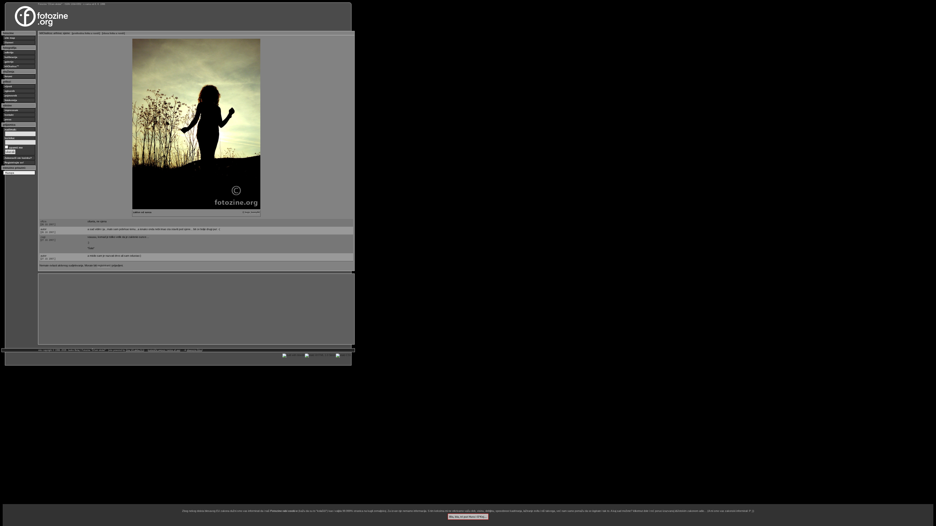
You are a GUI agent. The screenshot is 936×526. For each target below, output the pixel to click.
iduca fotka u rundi (113, 33)
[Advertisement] (185, 309)
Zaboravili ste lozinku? (18, 158)
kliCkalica (45, 33)
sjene (66, 33)
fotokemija (11, 100)
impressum (11, 110)
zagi (42, 236)
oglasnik (10, 91)
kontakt (9, 114)
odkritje (9, 52)
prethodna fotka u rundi (86, 33)
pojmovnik (11, 95)
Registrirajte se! (14, 162)
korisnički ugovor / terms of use (164, 350)
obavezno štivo (194, 350)
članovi (9, 42)
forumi (8, 76)
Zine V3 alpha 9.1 (135, 350)
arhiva (57, 33)
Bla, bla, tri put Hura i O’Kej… (468, 516)
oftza (43, 221)
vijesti (8, 86)
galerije (9, 61)
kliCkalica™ (12, 66)
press (8, 119)
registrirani (104, 265)
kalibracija (11, 57)
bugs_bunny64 (252, 212)
